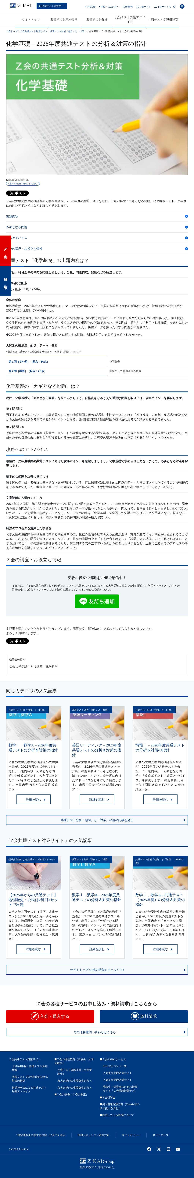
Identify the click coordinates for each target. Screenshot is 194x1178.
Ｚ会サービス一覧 (166, 6)
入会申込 (6, 253)
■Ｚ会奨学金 (107, 1097)
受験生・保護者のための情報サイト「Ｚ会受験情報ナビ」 (120, 1088)
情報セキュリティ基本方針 (94, 1135)
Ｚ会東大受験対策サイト (117, 1072)
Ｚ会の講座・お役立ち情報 (24, 248)
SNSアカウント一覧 (115, 1066)
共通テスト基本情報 (63, 19)
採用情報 (128, 6)
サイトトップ (31, 19)
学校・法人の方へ (109, 6)
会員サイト (145, 6)
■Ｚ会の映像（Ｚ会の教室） (71, 1094)
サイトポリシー (131, 1135)
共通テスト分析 (96, 19)
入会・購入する (54, 1016)
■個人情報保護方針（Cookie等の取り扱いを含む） (120, 1106)
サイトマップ (161, 1135)
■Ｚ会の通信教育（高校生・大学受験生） (74, 1061)
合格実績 (90, 6)
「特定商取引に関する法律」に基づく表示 (40, 1135)
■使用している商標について (117, 1115)
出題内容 (12, 216)
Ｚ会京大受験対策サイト (117, 1079)
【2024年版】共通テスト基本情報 (30, 1068)
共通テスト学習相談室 (163, 19)
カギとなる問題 (16, 227)
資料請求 (148, 1016)
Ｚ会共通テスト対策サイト (51, 5)
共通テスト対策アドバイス (130, 19)
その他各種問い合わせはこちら (95, 1032)
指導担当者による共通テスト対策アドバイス (29, 1089)
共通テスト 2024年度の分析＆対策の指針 (30, 1078)
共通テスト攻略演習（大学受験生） (74, 1071)
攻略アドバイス (16, 238)
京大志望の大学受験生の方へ (74, 1087)
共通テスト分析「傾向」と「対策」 (23, 183)
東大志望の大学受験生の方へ (74, 1080)
